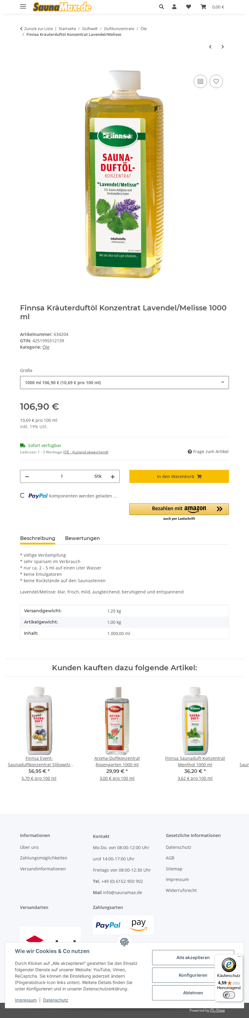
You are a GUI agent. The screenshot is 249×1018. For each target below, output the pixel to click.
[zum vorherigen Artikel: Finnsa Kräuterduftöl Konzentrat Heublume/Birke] (210, 46)
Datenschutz (55, 1000)
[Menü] (239, 958)
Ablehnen (193, 992)
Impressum (26, 1000)
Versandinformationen (43, 869)
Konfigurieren (193, 975)
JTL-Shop (217, 1010)
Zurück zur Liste (38, 28)
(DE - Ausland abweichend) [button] (85, 452)
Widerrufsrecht (181, 890)
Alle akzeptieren (193, 957)
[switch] (229, 995)
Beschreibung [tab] (37, 538)
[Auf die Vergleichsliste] (200, 81)
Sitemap (174, 869)
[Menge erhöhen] (112, 476)
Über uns (29, 847)
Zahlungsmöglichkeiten (43, 858)
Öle (46, 347)
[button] (163, 7)
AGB (170, 858)
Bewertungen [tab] (82, 538)
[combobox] (124, 382)
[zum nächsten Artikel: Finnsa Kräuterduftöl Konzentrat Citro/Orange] (223, 46)
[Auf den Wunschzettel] (216, 81)
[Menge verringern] (27, 476)
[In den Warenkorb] (25, 66)
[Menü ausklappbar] (23, 4)
